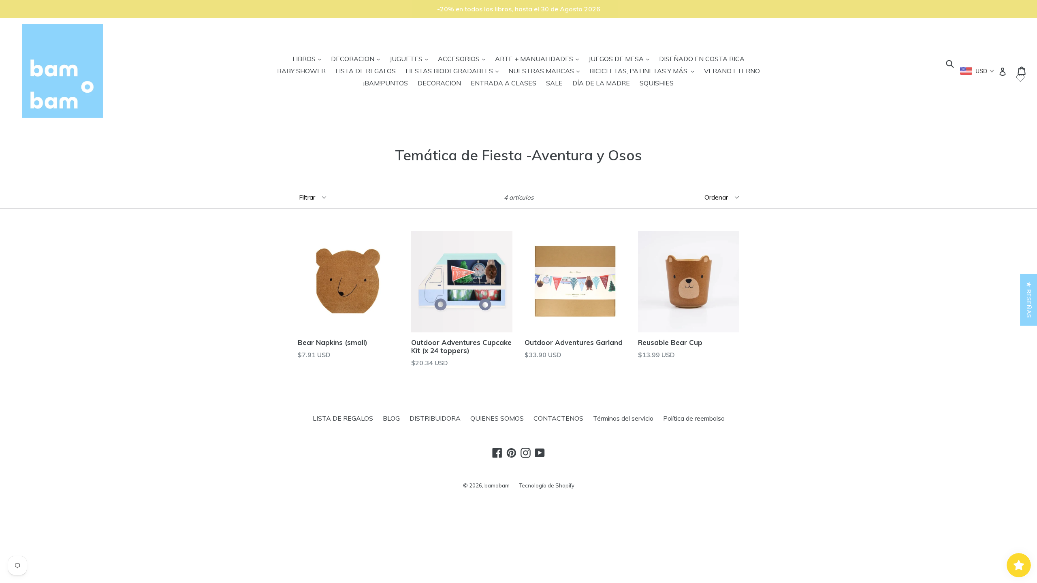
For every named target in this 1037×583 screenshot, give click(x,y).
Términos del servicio (623, 418)
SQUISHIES (657, 83)
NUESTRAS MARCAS (546, 70)
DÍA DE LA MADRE (601, 83)
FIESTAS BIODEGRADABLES (454, 70)
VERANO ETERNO (732, 71)
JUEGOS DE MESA (621, 58)
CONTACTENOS (558, 418)
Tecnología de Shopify (546, 485)
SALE (554, 83)
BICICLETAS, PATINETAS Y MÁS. (643, 70)
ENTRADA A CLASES (503, 83)
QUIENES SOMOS (497, 418)
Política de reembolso (694, 418)
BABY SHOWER (301, 71)
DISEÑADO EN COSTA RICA (702, 59)
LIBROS (308, 58)
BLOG (391, 418)
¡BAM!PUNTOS (385, 83)
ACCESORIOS (463, 58)
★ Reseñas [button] (1029, 300)
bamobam (497, 485)
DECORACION (357, 58)
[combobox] (977, 71)
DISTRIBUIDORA (435, 418)
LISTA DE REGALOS (365, 71)
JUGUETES (411, 58)
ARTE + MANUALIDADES (539, 58)
